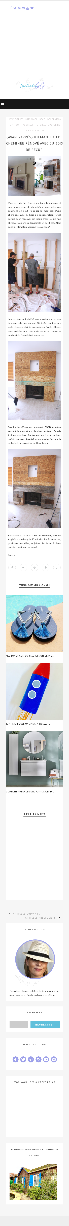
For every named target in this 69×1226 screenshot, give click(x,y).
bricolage (31, 119)
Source (11, 555)
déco (42, 119)
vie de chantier (35, 130)
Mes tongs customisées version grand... (30, 655)
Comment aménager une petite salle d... (30, 791)
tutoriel (40, 125)
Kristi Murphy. (39, 539)
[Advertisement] (34, 35)
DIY (12, 125)
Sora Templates (29, 1220)
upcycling (54, 125)
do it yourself (24, 125)
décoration (54, 119)
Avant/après (16, 119)
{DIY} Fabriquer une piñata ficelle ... (28, 723)
